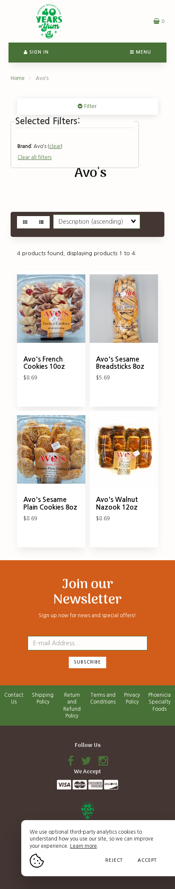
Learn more (83, 846)
